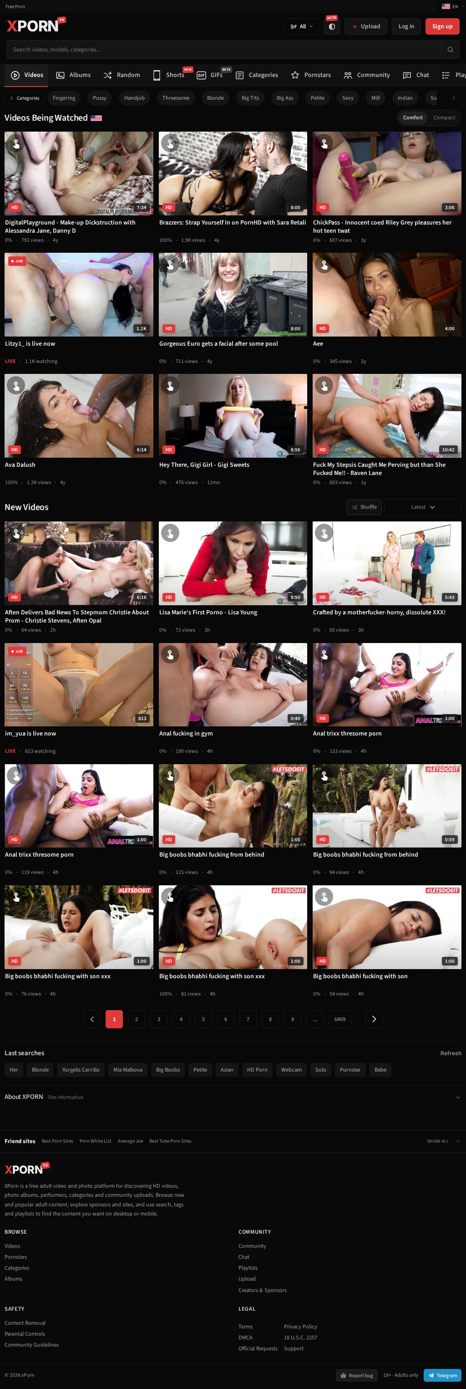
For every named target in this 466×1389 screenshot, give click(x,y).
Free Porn (15, 6)
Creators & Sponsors (262, 1290)
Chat (243, 1257)
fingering (64, 98)
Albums (13, 1279)
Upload (247, 1279)
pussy (99, 98)
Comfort (413, 118)
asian (227, 1070)
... (315, 1019)
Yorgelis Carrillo (81, 1070)
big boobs (168, 1070)
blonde (215, 98)
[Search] (450, 49)
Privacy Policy (300, 1327)
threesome (175, 98)
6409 (339, 1019)
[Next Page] (374, 1019)
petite (317, 98)
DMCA (245, 1337)
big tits (250, 98)
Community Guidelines (32, 1345)
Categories (28, 98)
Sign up (442, 26)
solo (436, 98)
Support (294, 1348)
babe (380, 1070)
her (14, 1070)
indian (405, 98)
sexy (348, 98)
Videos (12, 1246)
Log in (406, 26)
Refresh (451, 1053)
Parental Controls (25, 1334)
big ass (285, 98)
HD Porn (257, 1070)
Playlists (248, 1268)
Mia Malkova (127, 1070)
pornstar (350, 1070)
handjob (134, 98)
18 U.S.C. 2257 (300, 1337)
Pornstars (16, 1257)
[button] (456, 98)
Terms (245, 1327)
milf (375, 98)
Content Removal (25, 1323)
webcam (291, 1070)
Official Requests (258, 1348)
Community (252, 1246)
